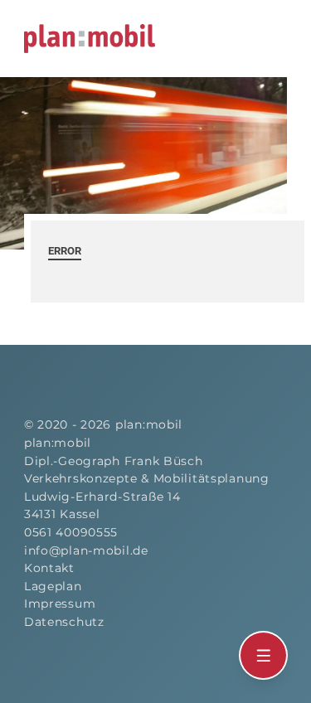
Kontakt (49, 567)
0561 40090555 (71, 532)
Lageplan (53, 586)
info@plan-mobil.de (86, 550)
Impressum (59, 603)
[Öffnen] (264, 656)
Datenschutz (64, 621)
